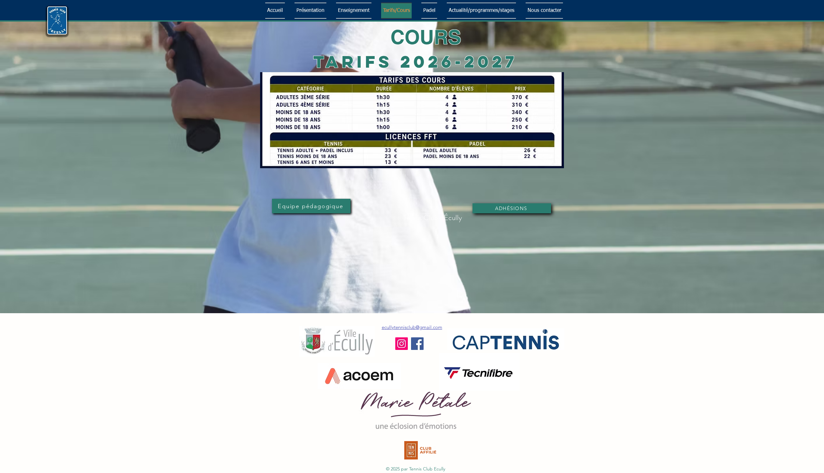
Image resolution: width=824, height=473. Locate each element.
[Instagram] (401, 343)
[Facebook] (417, 343)
